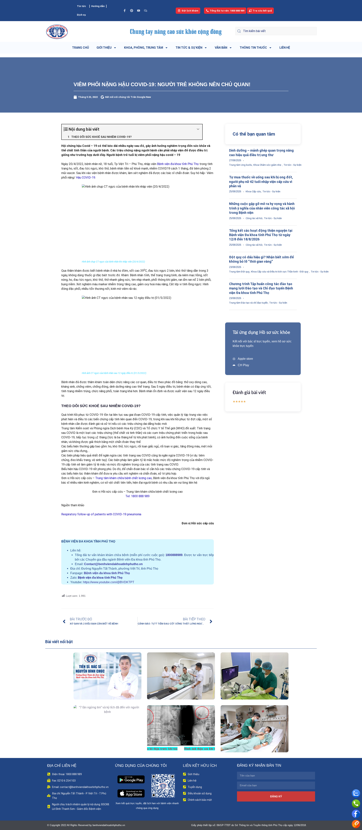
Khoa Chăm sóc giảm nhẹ (267, 164)
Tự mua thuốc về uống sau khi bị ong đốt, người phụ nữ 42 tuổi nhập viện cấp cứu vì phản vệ (261, 181)
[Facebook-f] (125, 11)
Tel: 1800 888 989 (137, 496)
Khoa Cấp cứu (253, 191)
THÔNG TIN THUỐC (253, 47)
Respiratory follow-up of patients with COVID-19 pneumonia (101, 514)
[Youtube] (139, 11)
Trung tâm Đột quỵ (239, 271)
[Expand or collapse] (198, 129)
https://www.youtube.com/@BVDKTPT (108, 582)
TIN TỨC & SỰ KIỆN (189, 47)
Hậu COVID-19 (85, 177)
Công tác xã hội (254, 218)
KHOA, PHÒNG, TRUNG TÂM (143, 47)
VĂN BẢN (221, 47)
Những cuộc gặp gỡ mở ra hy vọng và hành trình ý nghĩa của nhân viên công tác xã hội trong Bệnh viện (262, 208)
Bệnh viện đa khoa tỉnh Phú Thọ (178, 164)
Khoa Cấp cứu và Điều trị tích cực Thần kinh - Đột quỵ (279, 271)
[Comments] (146, 11)
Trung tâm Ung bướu (240, 164)
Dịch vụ (81, 14)
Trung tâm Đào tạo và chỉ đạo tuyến (248, 302)
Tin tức (81, 6)
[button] (102, 684)
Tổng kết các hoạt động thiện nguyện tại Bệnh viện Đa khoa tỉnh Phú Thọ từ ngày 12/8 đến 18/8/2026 (260, 235)
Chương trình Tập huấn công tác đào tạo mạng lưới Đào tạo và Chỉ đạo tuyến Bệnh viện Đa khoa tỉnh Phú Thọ (261, 288)
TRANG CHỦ (80, 47)
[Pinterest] (132, 11)
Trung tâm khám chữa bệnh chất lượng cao (123, 478)
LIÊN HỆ (284, 47)
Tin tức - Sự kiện (292, 164)
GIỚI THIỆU (104, 47)
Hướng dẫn (98, 6)
